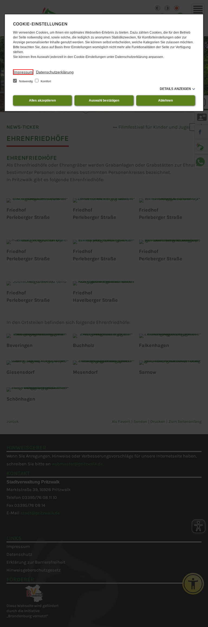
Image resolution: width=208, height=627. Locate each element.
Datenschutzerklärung (55, 72)
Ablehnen (165, 100)
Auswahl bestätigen (104, 100)
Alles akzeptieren (42, 100)
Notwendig (26, 81)
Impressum (23, 72)
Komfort (45, 81)
